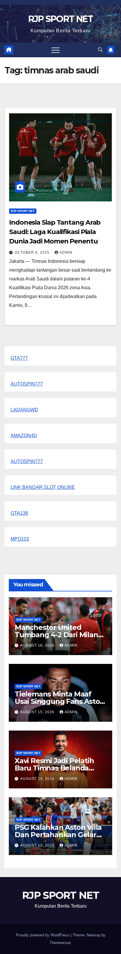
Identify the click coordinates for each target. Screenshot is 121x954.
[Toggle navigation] (55, 50)
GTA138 (19, 513)
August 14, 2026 (38, 779)
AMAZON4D (24, 435)
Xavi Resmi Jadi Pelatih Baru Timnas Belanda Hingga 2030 (54, 768)
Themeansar (60, 942)
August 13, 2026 (38, 845)
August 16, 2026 (38, 645)
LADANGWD (24, 409)
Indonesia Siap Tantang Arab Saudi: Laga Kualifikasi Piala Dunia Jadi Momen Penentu (54, 231)
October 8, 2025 (33, 252)
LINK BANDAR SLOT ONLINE (43, 487)
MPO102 (20, 538)
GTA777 (19, 358)
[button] (100, 49)
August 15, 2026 (38, 712)
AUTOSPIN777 (27, 383)
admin (66, 252)
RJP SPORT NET (60, 19)
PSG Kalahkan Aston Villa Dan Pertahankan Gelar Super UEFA (58, 834)
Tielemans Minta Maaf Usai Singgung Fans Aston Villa (59, 701)
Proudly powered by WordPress (43, 935)
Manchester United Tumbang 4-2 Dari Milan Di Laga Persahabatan (56, 634)
